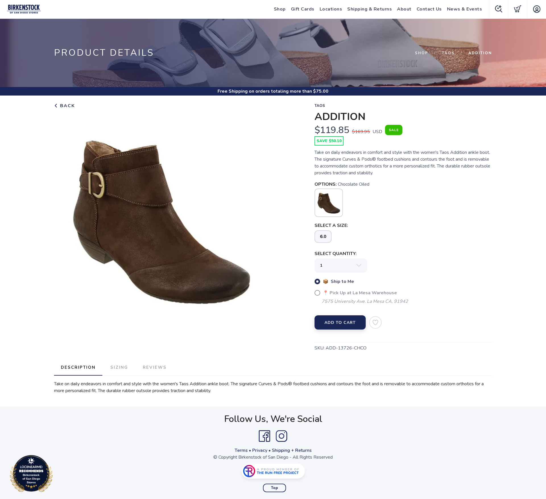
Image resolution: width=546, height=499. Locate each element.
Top (274, 487)
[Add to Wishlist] (375, 322)
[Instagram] (281, 436)
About (404, 9)
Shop (280, 9)
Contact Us (429, 9)
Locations (331, 9)
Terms (241, 450)
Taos (448, 53)
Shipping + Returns (292, 450)
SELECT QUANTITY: (336, 253)
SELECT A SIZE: (331, 225)
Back (66, 106)
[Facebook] (264, 436)
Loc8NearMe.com (56, 475)
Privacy (259, 450)
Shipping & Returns (369, 9)
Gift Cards (303, 9)
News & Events (464, 9)
